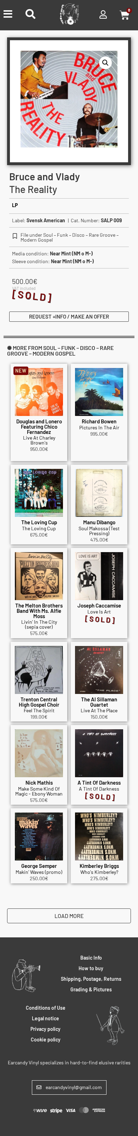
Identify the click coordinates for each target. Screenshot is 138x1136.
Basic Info (91, 958)
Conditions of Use (45, 1008)
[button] (105, 62)
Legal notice (45, 1018)
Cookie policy (46, 1040)
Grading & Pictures (91, 989)
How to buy (91, 968)
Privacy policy (45, 1029)
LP (15, 205)
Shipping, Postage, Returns (91, 979)
